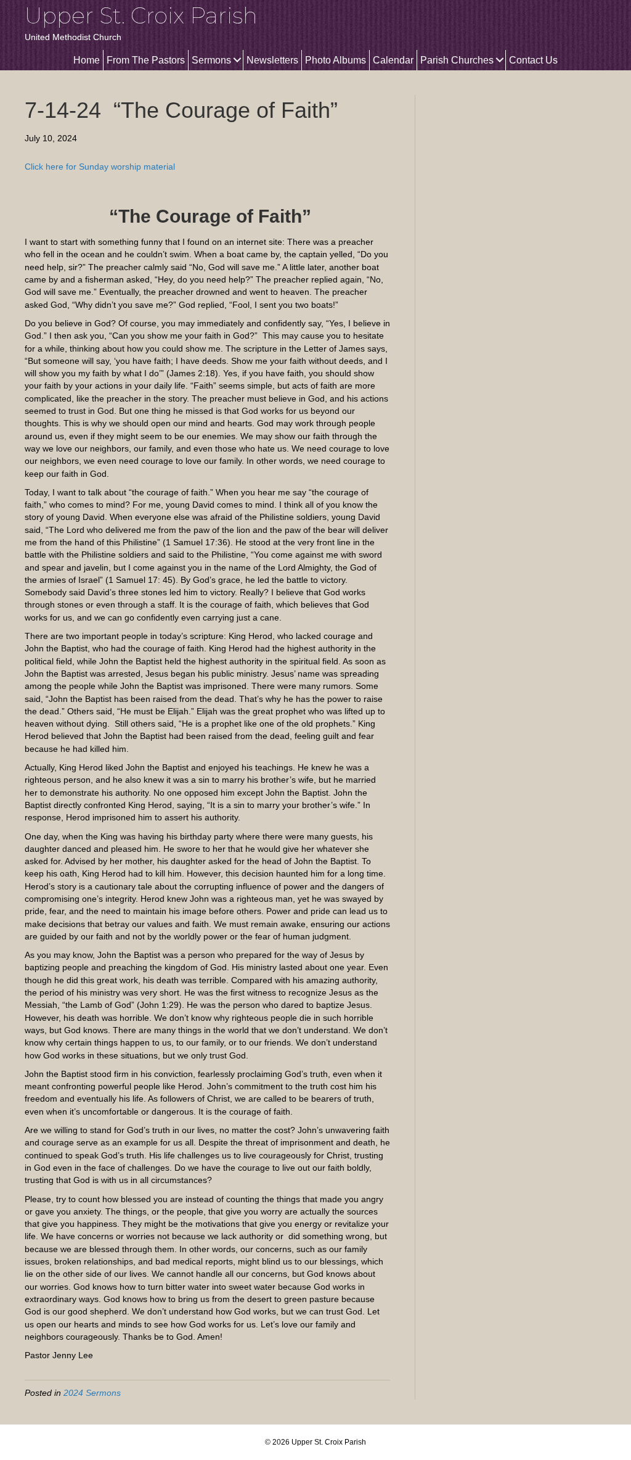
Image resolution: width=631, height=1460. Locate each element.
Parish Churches (457, 60)
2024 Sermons (92, 1393)
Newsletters (272, 60)
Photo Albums (335, 60)
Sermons (211, 60)
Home (86, 60)
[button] (237, 60)
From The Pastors (146, 60)
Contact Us (533, 60)
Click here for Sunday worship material (100, 166)
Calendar (393, 60)
